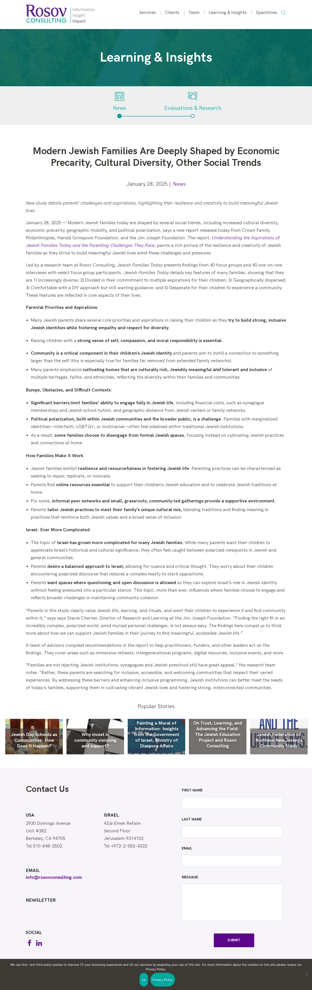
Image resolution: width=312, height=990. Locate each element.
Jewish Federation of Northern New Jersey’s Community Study (278, 740)
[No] (306, 974)
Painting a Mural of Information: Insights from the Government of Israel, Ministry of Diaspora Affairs (156, 734)
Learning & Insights (228, 12)
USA (30, 815)
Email (33, 870)
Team (194, 12)
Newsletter (41, 900)
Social (34, 932)
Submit (234, 940)
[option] (34, 736)
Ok (144, 980)
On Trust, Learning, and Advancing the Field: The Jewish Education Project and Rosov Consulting (217, 734)
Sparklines (266, 12)
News (179, 184)
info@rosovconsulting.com (54, 877)
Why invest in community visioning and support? (95, 740)
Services (147, 12)
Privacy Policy (163, 980)
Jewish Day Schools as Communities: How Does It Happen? (34, 740)
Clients (172, 12)
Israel (111, 815)
